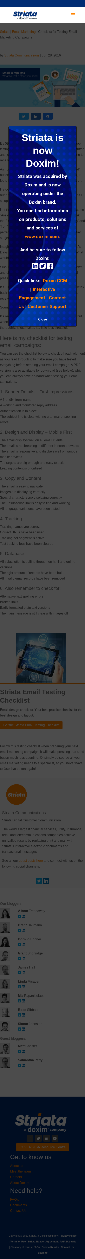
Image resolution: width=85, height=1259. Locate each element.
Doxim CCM (55, 280)
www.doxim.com (42, 236)
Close (42, 319)
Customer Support (47, 306)
